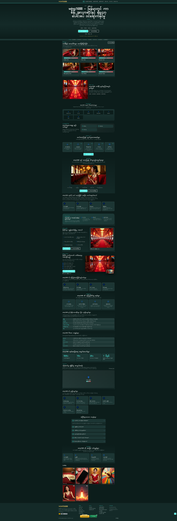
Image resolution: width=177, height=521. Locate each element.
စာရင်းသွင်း (90, 507)
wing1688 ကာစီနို (95, 1)
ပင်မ (83, 1)
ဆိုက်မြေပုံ (117, 518)
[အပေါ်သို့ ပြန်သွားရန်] (175, 514)
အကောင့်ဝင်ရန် (94, 31)
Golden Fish (106, 1)
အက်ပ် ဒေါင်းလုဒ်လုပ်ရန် (69, 271)
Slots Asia (110, 1)
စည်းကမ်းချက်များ (101, 508)
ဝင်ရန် (93, 516)
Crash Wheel (81, 512)
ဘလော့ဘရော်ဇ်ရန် (111, 42)
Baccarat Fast (116, 1)
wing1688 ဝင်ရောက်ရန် (89, 1)
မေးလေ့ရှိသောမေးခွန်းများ (102, 512)
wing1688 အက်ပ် (101, 1)
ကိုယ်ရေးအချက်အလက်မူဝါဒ (103, 509)
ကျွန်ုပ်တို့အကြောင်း (101, 507)
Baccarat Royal (81, 513)
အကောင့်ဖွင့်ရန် (83, 31)
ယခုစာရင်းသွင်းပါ (84, 516)
